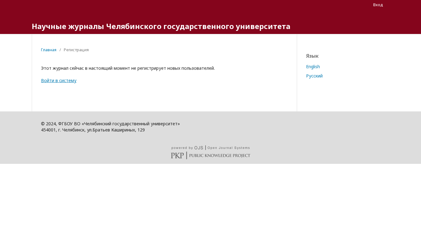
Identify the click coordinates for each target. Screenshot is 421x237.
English (313, 66)
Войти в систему (58, 80)
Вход (378, 4)
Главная (48, 49)
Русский (314, 76)
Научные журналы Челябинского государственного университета (161, 26)
